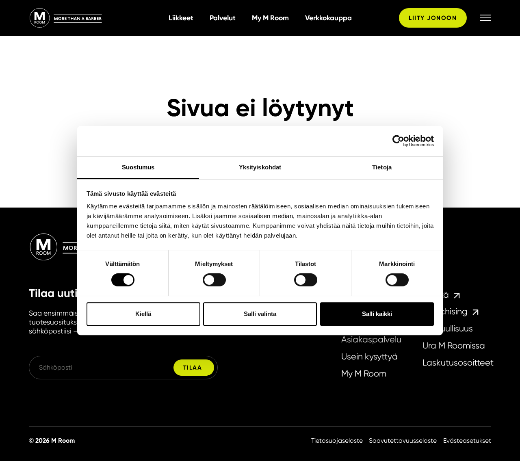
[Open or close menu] (485, 18)
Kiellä (143, 313)
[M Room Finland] (95, 18)
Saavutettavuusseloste (403, 440)
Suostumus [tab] (138, 167)
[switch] (214, 279)
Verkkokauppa (328, 17)
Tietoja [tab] (382, 167)
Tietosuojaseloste (337, 440)
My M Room (270, 17)
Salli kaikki (377, 313)
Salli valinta (260, 313)
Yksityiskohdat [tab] (260, 167)
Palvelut (223, 17)
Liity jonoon (433, 18)
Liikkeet (181, 17)
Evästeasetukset (467, 440)
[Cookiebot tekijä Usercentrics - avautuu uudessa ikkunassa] (398, 141)
